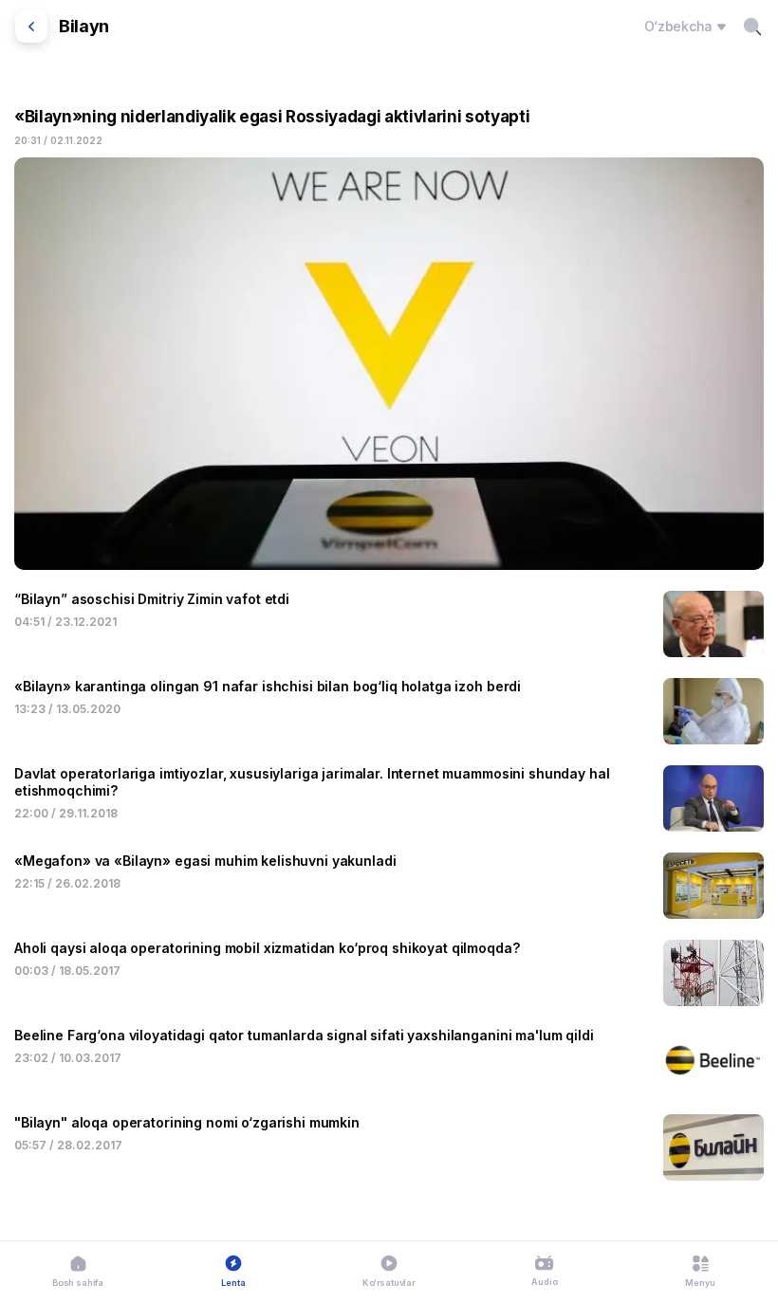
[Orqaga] (31, 26)
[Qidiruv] (752, 27)
